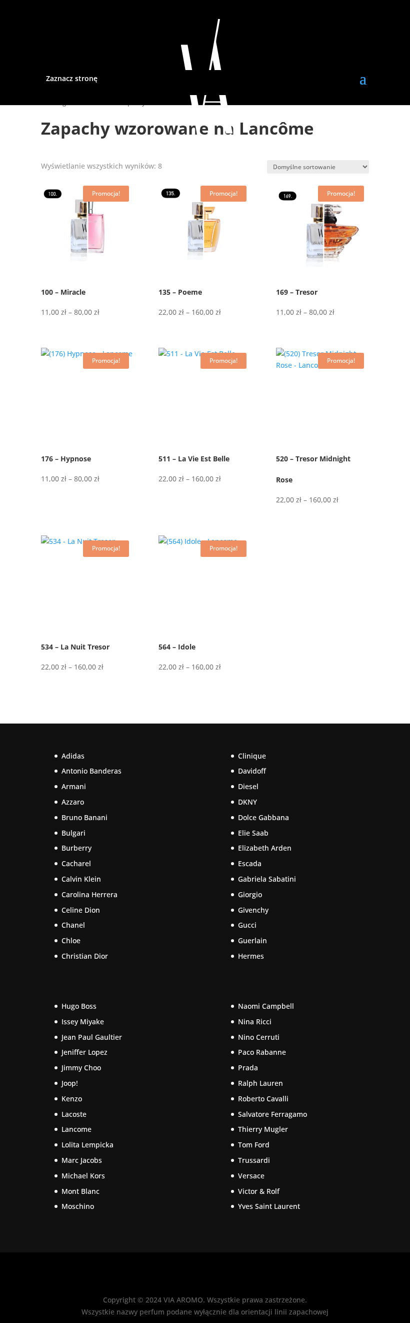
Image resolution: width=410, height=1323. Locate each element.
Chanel (73, 925)
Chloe (71, 940)
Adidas (73, 756)
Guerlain (252, 940)
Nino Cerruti (259, 1037)
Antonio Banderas (92, 771)
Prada (248, 1067)
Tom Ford (254, 1144)
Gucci (247, 925)
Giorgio (250, 894)
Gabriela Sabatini (267, 879)
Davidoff (252, 771)
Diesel (248, 786)
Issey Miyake (83, 1021)
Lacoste (74, 1114)
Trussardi (254, 1160)
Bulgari (74, 833)
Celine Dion (81, 910)
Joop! (70, 1083)
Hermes (251, 956)
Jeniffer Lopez (85, 1052)
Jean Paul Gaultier (92, 1037)
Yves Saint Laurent (269, 1206)
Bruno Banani (85, 817)
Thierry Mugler (263, 1129)
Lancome (77, 1129)
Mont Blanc (81, 1191)
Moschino (78, 1206)
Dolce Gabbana (263, 817)
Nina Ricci (255, 1021)
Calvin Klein (81, 879)
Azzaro (73, 802)
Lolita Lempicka (88, 1144)
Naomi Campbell (266, 1006)
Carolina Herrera (90, 894)
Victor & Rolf (259, 1191)
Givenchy (253, 910)
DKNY (247, 802)
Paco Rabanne (262, 1052)
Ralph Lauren (260, 1083)
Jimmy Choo (81, 1067)
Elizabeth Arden (265, 848)
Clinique (252, 756)
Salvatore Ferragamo (272, 1114)
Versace (251, 1175)
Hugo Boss (79, 1006)
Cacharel (76, 863)
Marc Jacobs (82, 1160)
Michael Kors (83, 1175)
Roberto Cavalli (263, 1098)
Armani (74, 786)
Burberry (77, 848)
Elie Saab (253, 833)
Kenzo (72, 1098)
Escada (250, 863)
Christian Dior (85, 956)
